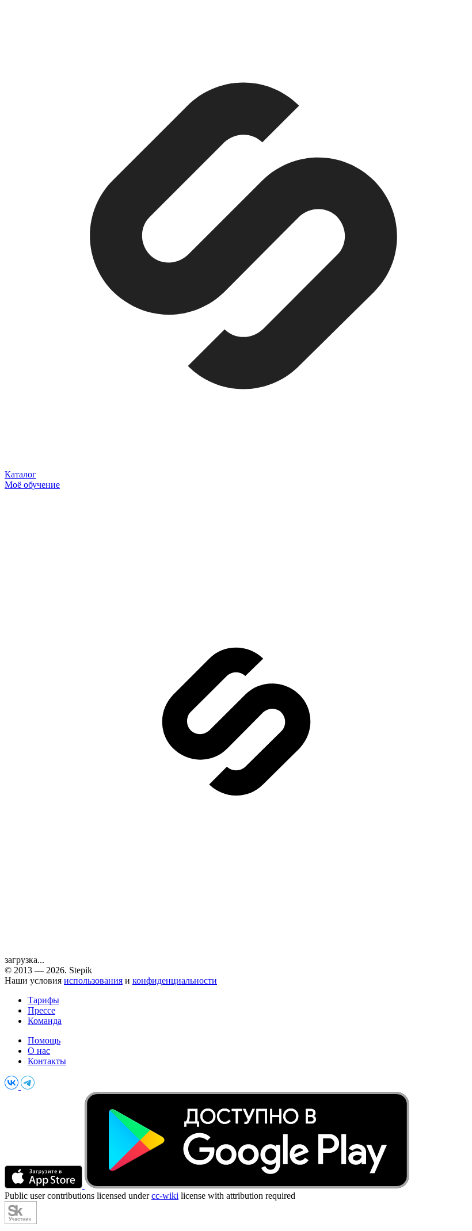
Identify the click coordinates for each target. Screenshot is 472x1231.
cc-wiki (164, 1196)
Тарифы (43, 1000)
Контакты (47, 1061)
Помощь (44, 1040)
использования (93, 980)
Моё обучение (32, 485)
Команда (45, 1021)
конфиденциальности (174, 980)
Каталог (20, 474)
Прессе (41, 1010)
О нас (39, 1051)
